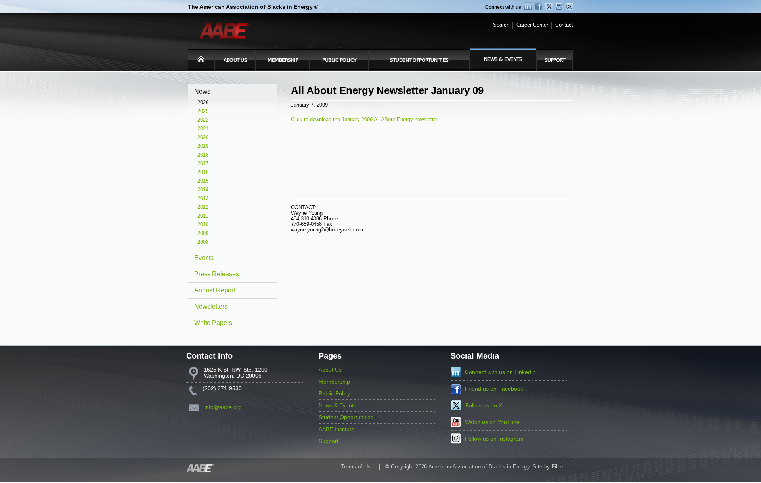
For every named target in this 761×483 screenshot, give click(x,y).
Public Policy (339, 60)
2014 (202, 190)
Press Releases (216, 274)
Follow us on (483, 406)
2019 (202, 146)
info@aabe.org (223, 407)
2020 (202, 137)
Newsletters (211, 306)
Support (555, 60)
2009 (202, 233)
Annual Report (214, 290)
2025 (202, 111)
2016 (202, 172)
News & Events (503, 59)
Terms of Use (357, 467)
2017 (202, 163)
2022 (202, 120)
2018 (202, 155)
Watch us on (492, 422)
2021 (202, 129)
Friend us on (494, 389)
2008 (202, 242)
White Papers (213, 322)
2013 (202, 198)
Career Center (532, 25)
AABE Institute (336, 429)
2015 (202, 181)
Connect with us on (500, 372)
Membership (283, 60)
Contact (564, 25)
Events (204, 257)
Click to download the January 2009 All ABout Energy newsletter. (365, 119)
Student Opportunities (419, 60)
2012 (202, 207)
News (202, 91)
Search (501, 25)
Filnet (558, 467)
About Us (235, 60)
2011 (202, 216)
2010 (202, 224)
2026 (202, 102)
